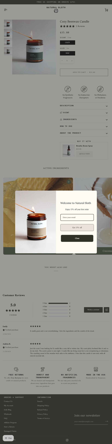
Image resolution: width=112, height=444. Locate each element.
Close (77, 238)
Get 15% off (77, 227)
